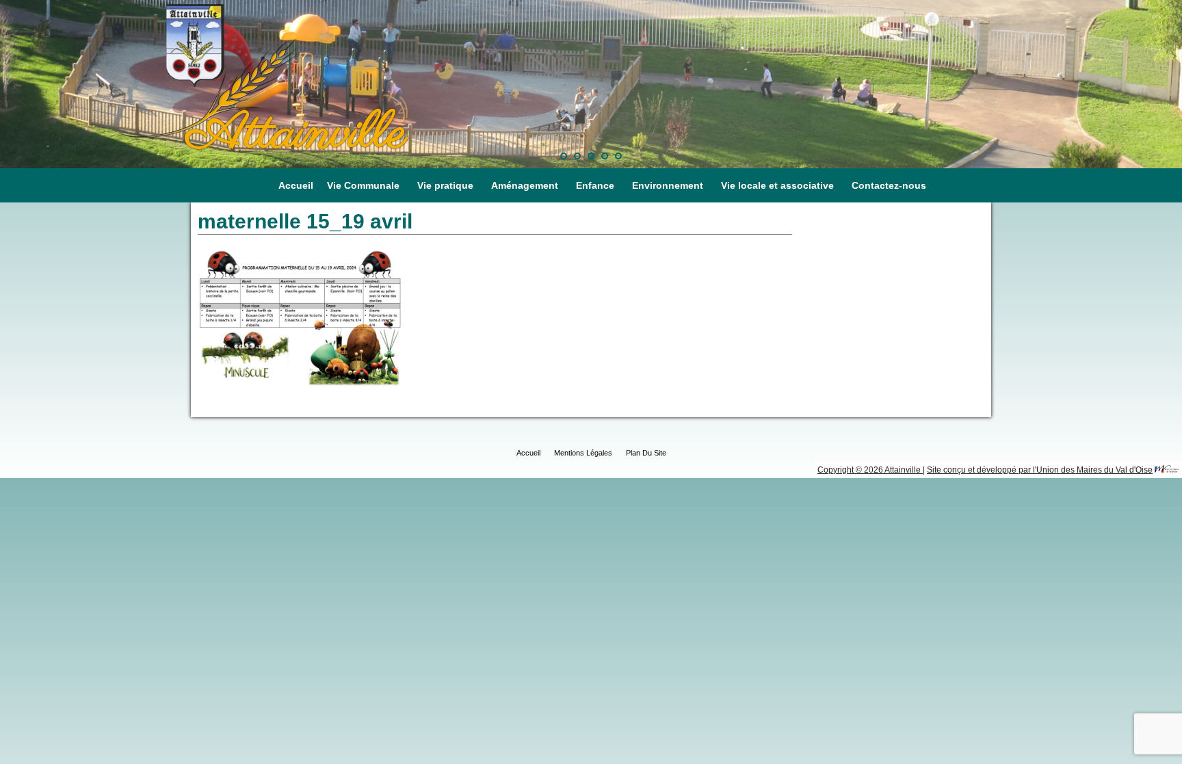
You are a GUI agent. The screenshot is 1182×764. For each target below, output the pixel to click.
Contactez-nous (889, 185)
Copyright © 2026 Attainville (870, 470)
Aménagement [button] (524, 185)
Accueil (295, 185)
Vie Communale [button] (363, 185)
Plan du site (646, 453)
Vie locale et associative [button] (777, 185)
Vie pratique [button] (445, 185)
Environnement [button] (667, 185)
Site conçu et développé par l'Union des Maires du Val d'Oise (1040, 470)
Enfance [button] (595, 185)
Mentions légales (583, 453)
